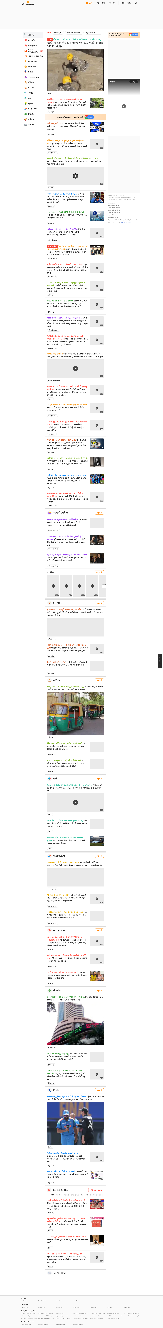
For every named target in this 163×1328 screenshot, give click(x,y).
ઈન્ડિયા (50, 188)
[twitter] (97, 93)
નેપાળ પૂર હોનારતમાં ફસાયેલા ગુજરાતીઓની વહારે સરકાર (81, 1313)
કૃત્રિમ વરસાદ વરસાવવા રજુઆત (97, 1318)
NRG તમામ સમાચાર (96, 1190)
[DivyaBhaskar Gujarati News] (28, 4)
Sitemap (120, 195)
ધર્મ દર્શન (51, 135)
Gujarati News (59, 1301)
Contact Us (111, 199)
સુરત (49, 399)
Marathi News (42, 1301)
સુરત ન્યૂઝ (109, 1307)
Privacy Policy (131, 199)
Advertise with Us (112, 195)
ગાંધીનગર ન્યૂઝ (76, 1307)
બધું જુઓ (99, 572)
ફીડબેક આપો (160, 660)
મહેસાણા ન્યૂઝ (59, 1307)
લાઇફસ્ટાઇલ (52, 889)
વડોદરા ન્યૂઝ (127, 1307)
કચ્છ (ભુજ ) (75, 1195)
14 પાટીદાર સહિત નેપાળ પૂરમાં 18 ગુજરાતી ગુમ (98, 1313)
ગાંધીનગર (51, 348)
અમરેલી (66, 1195)
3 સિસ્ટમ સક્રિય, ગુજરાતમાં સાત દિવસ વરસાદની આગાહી (81, 1318)
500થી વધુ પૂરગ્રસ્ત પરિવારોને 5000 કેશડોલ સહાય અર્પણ (46, 1318)
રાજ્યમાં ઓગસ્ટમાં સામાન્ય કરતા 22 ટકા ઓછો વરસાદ (98, 1316)
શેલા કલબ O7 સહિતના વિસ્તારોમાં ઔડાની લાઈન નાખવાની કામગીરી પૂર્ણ (64, 1318)
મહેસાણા (51, 112)
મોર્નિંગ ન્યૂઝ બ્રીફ (60, 1313)
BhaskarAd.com (113, 217)
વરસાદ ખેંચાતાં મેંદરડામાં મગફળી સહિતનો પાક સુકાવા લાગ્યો (132, 1316)
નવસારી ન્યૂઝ (24, 1307)
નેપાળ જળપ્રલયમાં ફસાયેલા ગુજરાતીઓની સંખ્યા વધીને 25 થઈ (46, 1313)
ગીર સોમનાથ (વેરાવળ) (99, 1195)
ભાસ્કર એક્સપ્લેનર (54, 380)
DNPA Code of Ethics (126, 223)
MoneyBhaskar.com (114, 215)
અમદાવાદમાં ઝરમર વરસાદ (113, 1318)
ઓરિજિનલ (51, 153)
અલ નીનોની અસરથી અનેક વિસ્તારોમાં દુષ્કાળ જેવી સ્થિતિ (132, 1313)
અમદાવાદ (51, 277)
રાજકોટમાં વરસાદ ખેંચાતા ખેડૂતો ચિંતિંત (81, 1316)
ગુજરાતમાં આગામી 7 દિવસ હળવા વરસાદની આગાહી (46, 1316)
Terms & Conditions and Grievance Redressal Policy (121, 197)
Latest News (76, 1301)
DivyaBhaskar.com (114, 207)
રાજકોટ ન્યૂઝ (93, 1307)
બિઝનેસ (51, 223)
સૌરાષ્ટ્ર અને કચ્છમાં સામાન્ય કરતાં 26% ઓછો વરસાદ (29, 1318)
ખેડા (82, 1195)
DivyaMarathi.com (114, 212)
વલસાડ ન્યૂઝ (41, 1307)
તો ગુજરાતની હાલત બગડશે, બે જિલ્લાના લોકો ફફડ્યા (64, 1316)
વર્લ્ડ (49, 93)
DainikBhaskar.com (114, 205)
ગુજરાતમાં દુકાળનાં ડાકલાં (113, 1313)
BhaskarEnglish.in (114, 210)
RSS (116, 199)
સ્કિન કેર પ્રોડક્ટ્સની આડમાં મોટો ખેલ (29, 1313)
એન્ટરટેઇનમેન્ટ (53, 240)
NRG (52, 1195)
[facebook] (93, 93)
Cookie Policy (122, 199)
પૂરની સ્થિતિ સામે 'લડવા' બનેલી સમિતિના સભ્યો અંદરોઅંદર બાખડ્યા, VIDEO (115, 1316)
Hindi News (24, 1301)
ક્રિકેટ (50, 206)
